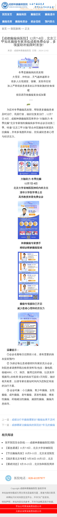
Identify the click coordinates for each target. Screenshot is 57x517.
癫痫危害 (7, 21)
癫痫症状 (36, 14)
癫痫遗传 (50, 14)
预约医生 (50, 21)
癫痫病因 (21, 14)
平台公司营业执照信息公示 (28, 506)
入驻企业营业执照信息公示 (28, 511)
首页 (4, 28)
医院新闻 (16, 28)
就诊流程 (36, 21)
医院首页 (7, 14)
